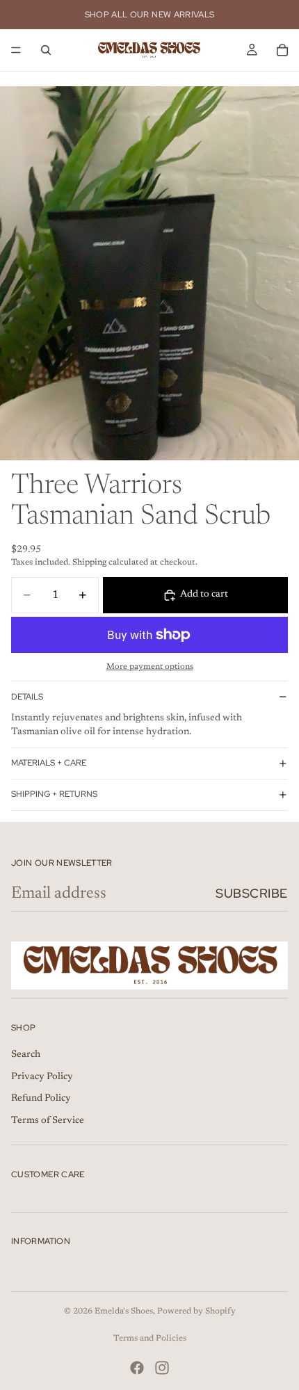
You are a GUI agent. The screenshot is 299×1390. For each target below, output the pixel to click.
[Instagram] (162, 1367)
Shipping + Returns (54, 794)
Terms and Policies (149, 1338)
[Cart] (282, 50)
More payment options (149, 667)
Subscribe (252, 893)
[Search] (46, 50)
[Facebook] (137, 1367)
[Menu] (16, 50)
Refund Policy (41, 1099)
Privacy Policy (42, 1076)
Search (25, 1055)
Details (27, 696)
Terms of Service (47, 1120)
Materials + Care (48, 762)
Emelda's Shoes (124, 1311)
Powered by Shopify (196, 1311)
